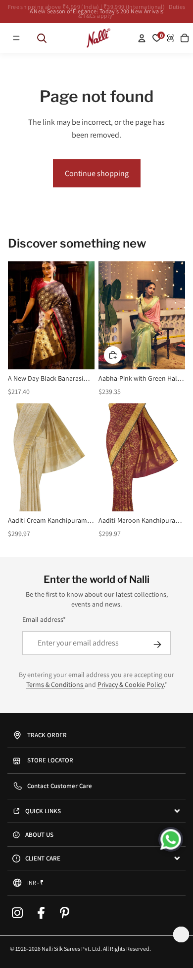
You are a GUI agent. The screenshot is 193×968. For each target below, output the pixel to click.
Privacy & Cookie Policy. (130, 684)
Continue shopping (97, 173)
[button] (16, 38)
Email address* (44, 619)
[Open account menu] (141, 38)
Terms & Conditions (55, 684)
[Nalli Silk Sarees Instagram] (17, 913)
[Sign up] (157, 644)
